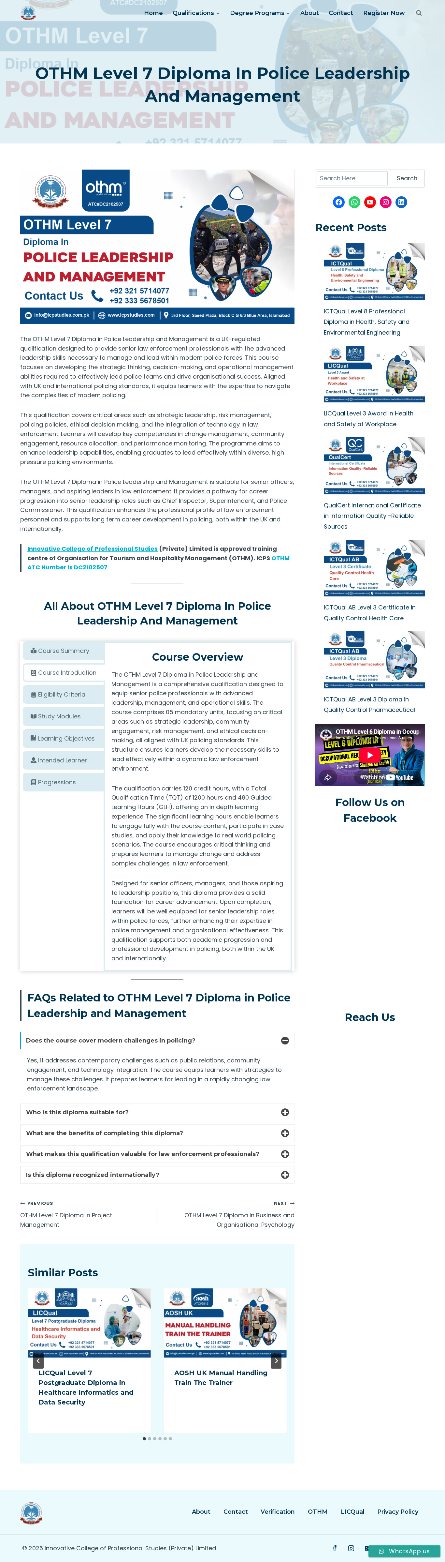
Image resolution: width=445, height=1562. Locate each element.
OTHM (318, 1511)
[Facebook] (334, 1548)
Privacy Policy (397, 1511)
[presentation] (89, 1323)
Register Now (384, 13)
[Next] (276, 1361)
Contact (341, 13)
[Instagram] (351, 1548)
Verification (278, 1511)
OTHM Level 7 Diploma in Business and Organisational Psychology (239, 1214)
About (309, 13)
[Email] (368, 1548)
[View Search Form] (419, 13)
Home (153, 13)
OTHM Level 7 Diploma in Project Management (66, 1214)
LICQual (353, 1511)
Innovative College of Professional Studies (92, 549)
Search (407, 178)
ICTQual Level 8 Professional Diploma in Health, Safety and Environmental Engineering (366, 322)
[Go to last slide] (38, 1361)
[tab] (64, 650)
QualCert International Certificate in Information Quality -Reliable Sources (372, 516)
